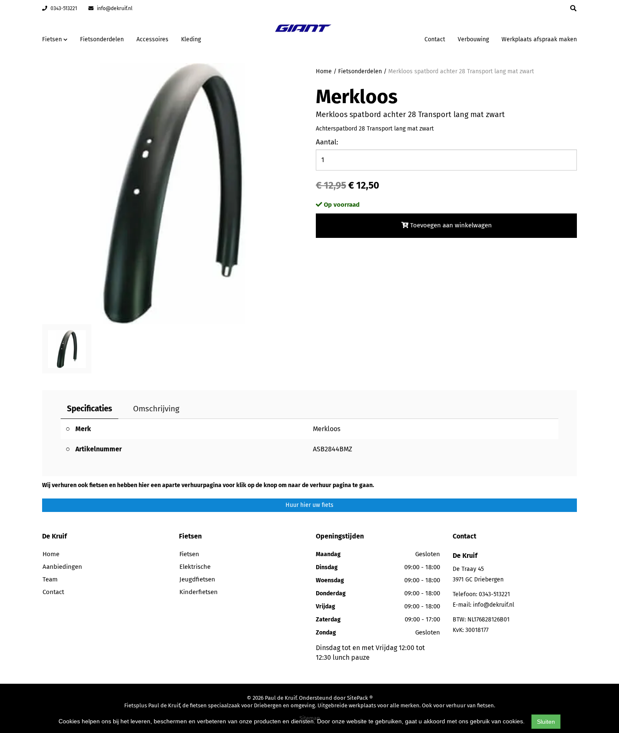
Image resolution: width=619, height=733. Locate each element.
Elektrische (195, 566)
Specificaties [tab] (89, 408)
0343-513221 (63, 8)
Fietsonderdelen (102, 39)
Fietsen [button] (53, 39)
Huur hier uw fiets (309, 505)
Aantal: (327, 142)
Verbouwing (473, 39)
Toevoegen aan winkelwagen (450, 225)
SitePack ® (360, 698)
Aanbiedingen (391, 38)
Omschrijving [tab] (156, 408)
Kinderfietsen (198, 592)
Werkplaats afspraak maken (539, 39)
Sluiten (546, 721)
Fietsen (189, 554)
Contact (434, 39)
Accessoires (152, 39)
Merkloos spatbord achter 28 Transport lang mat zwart (461, 71)
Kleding (191, 39)
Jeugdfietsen (197, 579)
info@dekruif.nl (114, 8)
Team (50, 579)
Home (324, 71)
